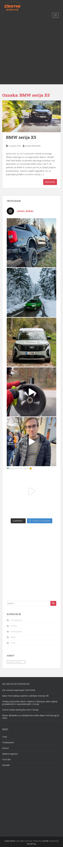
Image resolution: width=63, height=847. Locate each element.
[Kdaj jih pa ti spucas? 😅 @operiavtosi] (31, 391)
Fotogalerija (16, 620)
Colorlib (45, 841)
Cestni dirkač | (10, 841)
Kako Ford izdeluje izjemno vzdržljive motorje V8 (25, 695)
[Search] (53, 603)
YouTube (6, 759)
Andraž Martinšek (33, 145)
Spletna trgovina (10, 753)
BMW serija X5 (21, 137)
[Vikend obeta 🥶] (31, 292)
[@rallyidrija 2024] (31, 441)
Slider (13, 637)
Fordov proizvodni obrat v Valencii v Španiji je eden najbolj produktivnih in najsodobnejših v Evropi (29, 702)
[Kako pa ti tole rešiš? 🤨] (31, 491)
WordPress (31, 844)
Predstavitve (16, 631)
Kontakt (6, 765)
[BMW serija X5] (31, 116)
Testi (13, 642)
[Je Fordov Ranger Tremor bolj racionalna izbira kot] (31, 242)
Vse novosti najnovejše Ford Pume (18, 690)
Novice (14, 625)
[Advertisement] (31, 51)
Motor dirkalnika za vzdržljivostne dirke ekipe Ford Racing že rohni (30, 716)
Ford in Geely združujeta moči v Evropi (20, 709)
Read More (50, 182)
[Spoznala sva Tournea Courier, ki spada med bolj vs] (31, 342)
